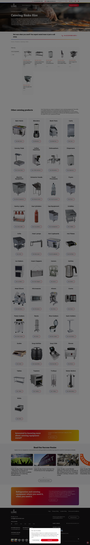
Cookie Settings (36, 540)
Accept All (50, 540)
